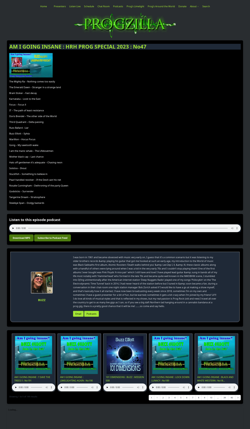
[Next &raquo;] (238, 397)
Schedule (89, 6)
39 (225, 397)
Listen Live (75, 6)
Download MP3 (21, 238)
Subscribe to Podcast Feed (52, 238)
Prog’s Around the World (161, 6)
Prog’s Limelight (135, 6)
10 (211, 397)
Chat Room (104, 6)
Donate (182, 6)
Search (206, 6)
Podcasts (118, 6)
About (193, 6)
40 (232, 397)
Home (43, 6)
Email (78, 313)
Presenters (60, 6)
